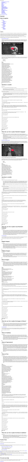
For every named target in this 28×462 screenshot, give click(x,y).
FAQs (11, 454)
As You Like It (3, 2)
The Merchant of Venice (4, 7)
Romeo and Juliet (3, 9)
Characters (3, 22)
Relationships (4, 23)
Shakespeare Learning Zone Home (5, 1)
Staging (2, 27)
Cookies (11, 446)
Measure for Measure (4, 6)
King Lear (3, 5)
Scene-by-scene (4, 21)
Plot (3, 20)
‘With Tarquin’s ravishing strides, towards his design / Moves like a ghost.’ (14, 112)
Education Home (3, 12)
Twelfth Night (3, 11)
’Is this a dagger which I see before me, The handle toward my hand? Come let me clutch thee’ (12, 102)
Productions (4, 28)
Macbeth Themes (2, 443)
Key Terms (4, 25)
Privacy (9, 446)
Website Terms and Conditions (5, 446)
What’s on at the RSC (4, 13)
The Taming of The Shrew (4, 10)
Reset (2, 129)
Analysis (4, 26)
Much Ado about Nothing (4, 8)
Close (2, 163)
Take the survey (2, 461)
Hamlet (2, 3)
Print (4, 129)
